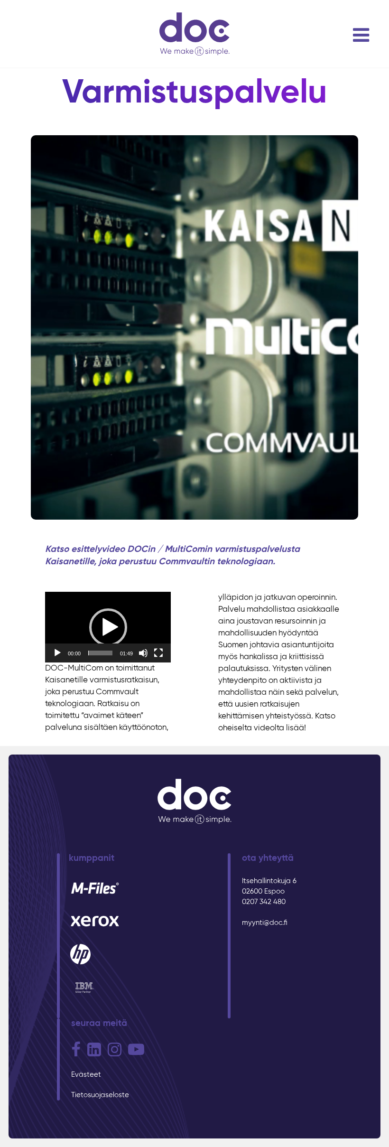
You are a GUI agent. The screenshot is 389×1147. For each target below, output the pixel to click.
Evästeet (86, 1074)
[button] (108, 627)
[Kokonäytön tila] (158, 653)
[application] (108, 627)
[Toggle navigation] (361, 35)
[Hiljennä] (143, 653)
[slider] (100, 653)
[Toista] (57, 653)
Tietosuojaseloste (100, 1095)
